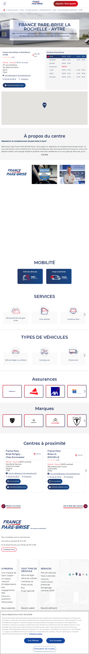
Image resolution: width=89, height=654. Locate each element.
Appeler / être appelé (66, 4)
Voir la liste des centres (73, 506)
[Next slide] (83, 177)
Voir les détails (14, 481)
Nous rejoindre (8, 608)
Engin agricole (27, 591)
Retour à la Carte (13, 506)
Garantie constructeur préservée (47, 582)
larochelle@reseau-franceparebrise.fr (65, 474)
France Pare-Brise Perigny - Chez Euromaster (15, 454)
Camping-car (27, 581)
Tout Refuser (33, 640)
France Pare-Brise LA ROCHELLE (54, 454)
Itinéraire (24, 79)
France (22, 10)
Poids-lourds (27, 585)
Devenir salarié (28, 608)
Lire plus (44, 155)
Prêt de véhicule (48, 573)
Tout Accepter (55, 640)
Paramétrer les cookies (44, 649)
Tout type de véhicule (29, 570)
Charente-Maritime (45, 10)
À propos (7, 568)
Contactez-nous (9, 549)
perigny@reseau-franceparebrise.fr (23, 473)
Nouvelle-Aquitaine (32, 10)
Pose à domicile (48, 576)
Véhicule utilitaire (29, 578)
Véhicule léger (27, 575)
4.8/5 (8, 57)
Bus (23, 588)
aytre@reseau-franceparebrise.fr (18, 75)
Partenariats (7, 602)
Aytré (54, 10)
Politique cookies (35, 634)
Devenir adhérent (49, 608)
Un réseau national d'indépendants (8, 581)
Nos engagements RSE (8, 590)
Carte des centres (13, 10)
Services (46, 568)
